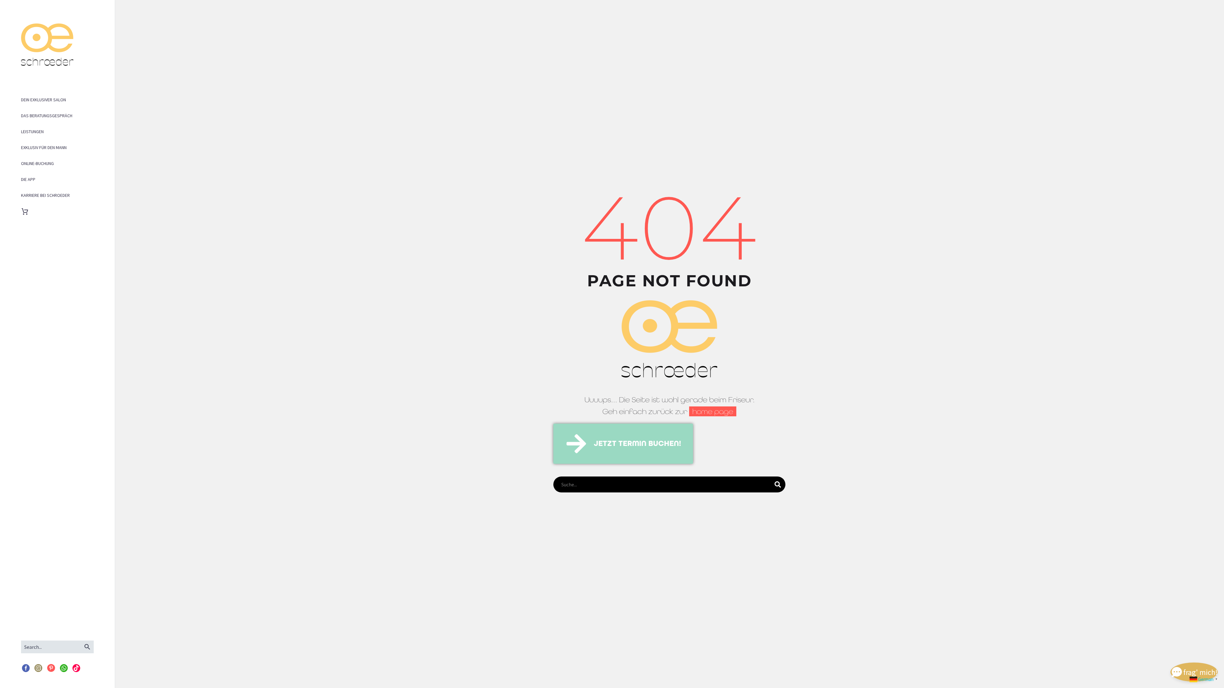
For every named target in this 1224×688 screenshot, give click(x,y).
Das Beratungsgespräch (46, 115)
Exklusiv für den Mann (44, 147)
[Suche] (778, 484)
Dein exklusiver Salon (43, 100)
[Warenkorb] (28, 211)
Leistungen (32, 131)
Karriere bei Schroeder (45, 195)
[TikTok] (76, 668)
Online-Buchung (37, 163)
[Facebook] (25, 668)
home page (712, 411)
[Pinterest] (51, 668)
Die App (28, 179)
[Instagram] (38, 668)
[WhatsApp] (63, 668)
